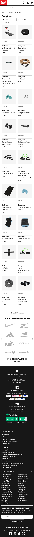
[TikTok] (19, 534)
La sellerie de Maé (7, 494)
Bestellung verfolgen (8, 439)
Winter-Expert (22, 501)
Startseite (4, 12)
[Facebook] (10, 534)
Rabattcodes (5, 443)
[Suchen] (7, 8)
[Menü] (2, 8)
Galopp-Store (5, 485)
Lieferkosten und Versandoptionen (12, 463)
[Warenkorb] (32, 2)
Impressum (5, 459)
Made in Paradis (6, 496)
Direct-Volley (5, 481)
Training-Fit (21, 490)
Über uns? (4, 450)
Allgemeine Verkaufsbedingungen (12, 454)
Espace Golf (5, 483)
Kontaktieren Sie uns (17, 377)
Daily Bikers (5, 477)
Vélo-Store (21, 498)
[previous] (1, 339)
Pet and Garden (23, 477)
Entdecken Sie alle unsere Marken (17, 360)
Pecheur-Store (22, 474)
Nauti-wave (5, 498)
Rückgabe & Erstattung (8, 456)
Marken (11, 12)
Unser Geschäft (6, 467)
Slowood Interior (23, 479)
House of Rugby (6, 492)
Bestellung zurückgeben (17, 411)
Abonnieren (17, 521)
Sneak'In (20, 483)
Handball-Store (6, 490)
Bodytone (5, 46)
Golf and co (5, 487)
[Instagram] (14, 534)
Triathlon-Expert (23, 494)
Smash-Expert (22, 481)
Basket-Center (6, 474)
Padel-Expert (5, 503)
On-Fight (4, 501)
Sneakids (21, 485)
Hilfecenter (4, 437)
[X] (23, 534)
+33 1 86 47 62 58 (17, 383)
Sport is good (22, 487)
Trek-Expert (21, 492)
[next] (32, 339)
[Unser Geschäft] (23, 2)
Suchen (10, 8)
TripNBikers (21, 496)
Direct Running (6, 479)
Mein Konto (5, 435)
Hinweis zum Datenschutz (9, 465)
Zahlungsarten (6, 461)
